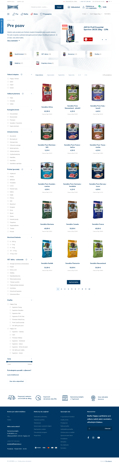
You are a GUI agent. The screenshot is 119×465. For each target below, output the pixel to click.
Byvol (11, 213)
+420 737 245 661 (13, 441)
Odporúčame (39, 75)
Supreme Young (17, 307)
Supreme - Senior (17, 353)
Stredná (12, 101)
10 (89, 289)
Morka (12, 177)
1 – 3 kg (12, 245)
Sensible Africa (47, 107)
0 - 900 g (13, 241)
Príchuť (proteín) (13, 169)
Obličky (12, 273)
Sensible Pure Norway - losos (98, 185)
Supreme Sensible (17, 310)
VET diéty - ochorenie (15, 260)
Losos (12, 186)
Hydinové (13, 174)
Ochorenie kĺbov (15, 294)
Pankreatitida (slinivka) (17, 285)
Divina (12, 216)
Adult (11, 85)
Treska (12, 228)
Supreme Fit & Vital (18, 316)
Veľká (11, 104)
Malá (11, 98)
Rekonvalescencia (15, 279)
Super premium (14, 126)
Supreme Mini (16, 313)
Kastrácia (12, 160)
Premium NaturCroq (18, 319)
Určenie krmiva (12, 132)
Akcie (36, 14)
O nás (84, 14)
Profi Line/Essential (18, 323)
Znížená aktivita (14, 151)
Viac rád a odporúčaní (16, 381)
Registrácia (37, 435)
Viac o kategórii (12, 40)
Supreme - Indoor (17, 344)
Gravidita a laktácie (15, 164)
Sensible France (98, 224)
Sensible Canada (72, 224)
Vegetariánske (14, 225)
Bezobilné (13, 136)
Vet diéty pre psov (18, 326)
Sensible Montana (47, 224)
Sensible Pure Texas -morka (98, 146)
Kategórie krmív (13, 110)
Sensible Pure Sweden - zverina (47, 185)
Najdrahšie (61, 75)
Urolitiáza (13, 288)
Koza (11, 210)
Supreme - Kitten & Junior (20, 347)
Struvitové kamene (15, 291)
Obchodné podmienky (40, 417)
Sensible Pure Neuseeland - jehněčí (72, 107)
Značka (9, 300)
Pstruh (12, 232)
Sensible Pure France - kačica (72, 146)
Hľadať (59, 7)
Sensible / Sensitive (16, 123)
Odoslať (107, 428)
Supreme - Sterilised (18, 341)
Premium (12, 120)
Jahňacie (12, 180)
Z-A (86, 75)
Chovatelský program (40, 432)
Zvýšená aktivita (15, 154)
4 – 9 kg (12, 248)
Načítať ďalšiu (73, 282)
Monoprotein (14, 142)
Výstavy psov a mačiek (67, 432)
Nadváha (12, 157)
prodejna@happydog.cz (14, 444)
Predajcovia (64, 423)
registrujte (93, 8)
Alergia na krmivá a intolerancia (19, 264)
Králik (11, 195)
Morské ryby (13, 189)
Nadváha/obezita (15, 276)
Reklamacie (37, 423)
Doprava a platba (39, 420)
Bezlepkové (13, 139)
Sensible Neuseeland (98, 263)
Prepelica (13, 222)
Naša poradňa (65, 426)
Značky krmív (64, 420)
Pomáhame (64, 439)
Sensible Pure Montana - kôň (47, 146)
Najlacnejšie (50, 75)
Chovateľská (14, 114)
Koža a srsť (13, 270)
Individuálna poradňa (67, 429)
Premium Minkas (17, 338)
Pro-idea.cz (109, 461)
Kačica (12, 192)
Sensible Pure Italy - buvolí (98, 107)
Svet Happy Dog (95, 14)
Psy (17, 14)
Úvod (9, 20)
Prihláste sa (90, 6)
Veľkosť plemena (13, 94)
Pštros (12, 198)
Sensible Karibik (47, 263)
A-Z (79, 75)
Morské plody (14, 219)
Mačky (26, 14)
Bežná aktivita (14, 148)
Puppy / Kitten (14, 79)
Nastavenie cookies (40, 429)
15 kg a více (13, 254)
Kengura (12, 207)
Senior (12, 88)
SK (109, 1)
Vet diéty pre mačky (18, 350)
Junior (11, 82)
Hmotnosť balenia (14, 237)
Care (13, 335)
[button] (102, 39)
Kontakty (108, 14)
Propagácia (47, 14)
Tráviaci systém (14, 282)
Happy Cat (20, 1)
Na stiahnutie (65, 445)
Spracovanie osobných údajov (43, 426)
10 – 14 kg (13, 251)
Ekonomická (13, 117)
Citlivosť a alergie (15, 145)
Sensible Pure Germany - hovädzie (72, 185)
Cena (9, 359)
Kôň (11, 201)
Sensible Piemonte (72, 263)
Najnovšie (71, 75)
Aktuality (63, 442)
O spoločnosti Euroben (67, 417)
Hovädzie (13, 183)
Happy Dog (10, 1)
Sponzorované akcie (67, 435)
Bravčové (13, 204)
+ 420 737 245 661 (85, 1)
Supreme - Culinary (18, 332)
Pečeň (12, 267)
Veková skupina (13, 75)
